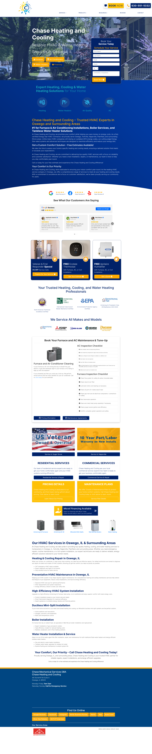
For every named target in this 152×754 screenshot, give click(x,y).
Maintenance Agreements (77, 418)
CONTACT (141, 13)
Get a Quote (106, 277)
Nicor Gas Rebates (40, 719)
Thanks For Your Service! (44, 274)
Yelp (100, 715)
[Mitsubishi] (61, 328)
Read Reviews (60, 194)
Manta (93, 715)
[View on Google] (43, 218)
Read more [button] (45, 229)
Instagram (63, 715)
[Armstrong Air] (46, 327)
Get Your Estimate (75, 277)
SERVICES (62, 13)
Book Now (98, 80)
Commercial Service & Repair (98, 477)
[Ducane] (106, 328)
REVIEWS (123, 13)
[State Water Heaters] (91, 328)
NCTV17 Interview (57, 719)
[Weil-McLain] (76, 328)
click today (38, 377)
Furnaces (39, 59)
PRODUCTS (82, 13)
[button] (39, 223)
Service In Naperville (98, 454)
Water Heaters (41, 65)
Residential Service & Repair (53, 477)
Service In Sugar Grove (53, 454)
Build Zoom (109, 715)
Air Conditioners (56, 59)
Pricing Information (48, 418)
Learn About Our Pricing (53, 499)
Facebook (52, 715)
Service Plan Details (98, 499)
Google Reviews (39, 715)
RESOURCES (103, 13)
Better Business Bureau (78, 715)
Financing (58, 65)
